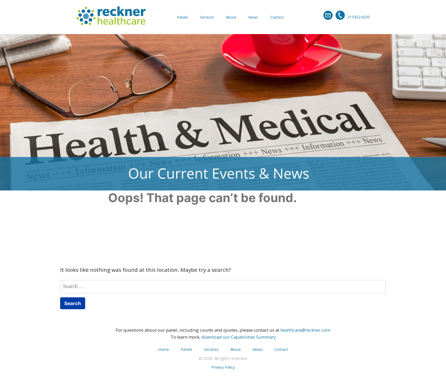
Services (207, 17)
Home (163, 349)
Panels (182, 17)
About (231, 17)
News (253, 17)
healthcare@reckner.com (305, 330)
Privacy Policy (223, 367)
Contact (277, 17)
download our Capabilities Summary (238, 337)
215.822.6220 (358, 16)
